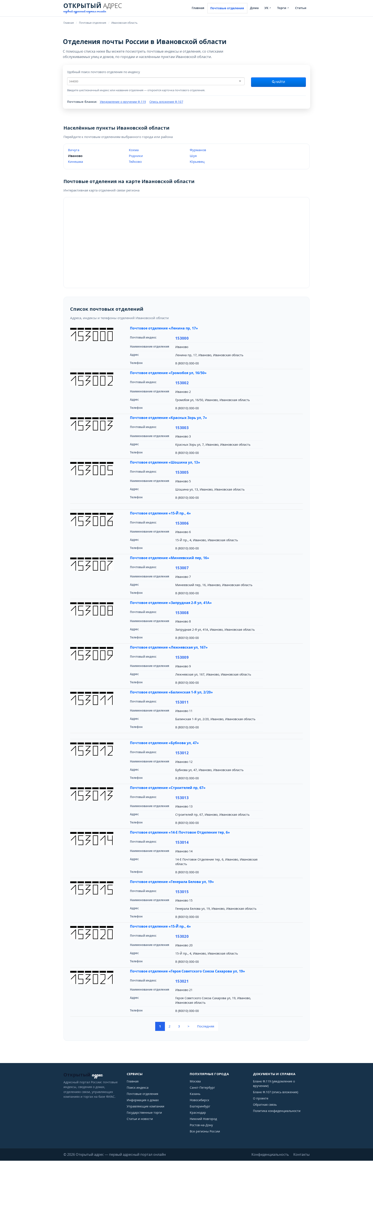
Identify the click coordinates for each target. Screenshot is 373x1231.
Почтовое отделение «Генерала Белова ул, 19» (172, 881)
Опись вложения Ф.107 (166, 102)
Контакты (301, 1154)
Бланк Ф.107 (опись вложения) (275, 1092)
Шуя (193, 156)
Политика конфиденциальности (276, 1111)
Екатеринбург (200, 1106)
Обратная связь (265, 1104)
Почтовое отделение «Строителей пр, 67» (167, 787)
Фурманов (198, 150)
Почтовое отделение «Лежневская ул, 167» (169, 647)
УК (267, 8)
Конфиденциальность (270, 1154)
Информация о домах (143, 1100)
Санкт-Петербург (202, 1087)
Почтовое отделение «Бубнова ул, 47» (164, 742)
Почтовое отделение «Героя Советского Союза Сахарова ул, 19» (187, 971)
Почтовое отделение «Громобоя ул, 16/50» (168, 372)
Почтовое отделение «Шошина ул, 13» (165, 462)
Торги (283, 8)
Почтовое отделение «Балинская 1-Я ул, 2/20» (171, 692)
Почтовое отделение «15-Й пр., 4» (160, 513)
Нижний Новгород (203, 1119)
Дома (254, 8)
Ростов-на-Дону (201, 1125)
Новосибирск (199, 1100)
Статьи (300, 8)
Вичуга (73, 150)
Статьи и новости (140, 1119)
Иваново (75, 156)
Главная (198, 8)
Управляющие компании (145, 1106)
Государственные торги (144, 1112)
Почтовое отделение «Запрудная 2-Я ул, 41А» (171, 602)
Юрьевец (197, 161)
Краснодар (198, 1112)
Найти (280, 82)
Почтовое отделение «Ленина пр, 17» (164, 328)
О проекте (260, 1098)
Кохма (134, 150)
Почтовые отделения (227, 8)
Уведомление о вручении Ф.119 (123, 102)
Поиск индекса (138, 1087)
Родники (136, 156)
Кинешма (75, 161)
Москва (195, 1081)
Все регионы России (205, 1131)
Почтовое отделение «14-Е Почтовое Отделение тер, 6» (180, 832)
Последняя (205, 1026)
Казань (195, 1094)
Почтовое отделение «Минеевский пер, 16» (169, 557)
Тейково (135, 161)
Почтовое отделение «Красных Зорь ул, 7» (168, 417)
